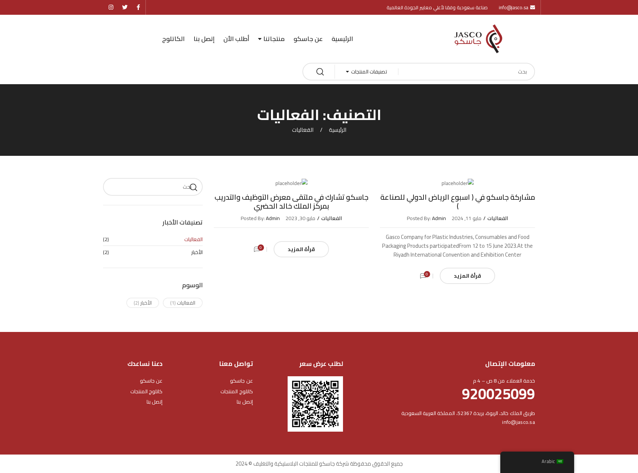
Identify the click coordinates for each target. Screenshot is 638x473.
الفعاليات (497, 218)
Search (193, 187)
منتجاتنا (274, 39)
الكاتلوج (173, 39)
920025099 (498, 394)
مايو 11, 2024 (466, 218)
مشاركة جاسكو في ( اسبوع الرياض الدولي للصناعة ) (457, 201)
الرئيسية (342, 39)
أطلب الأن (236, 39)
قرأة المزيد (467, 276)
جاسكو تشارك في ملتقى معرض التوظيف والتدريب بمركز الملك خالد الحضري (291, 201)
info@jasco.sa (518, 422)
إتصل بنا (204, 39)
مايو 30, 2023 (300, 218)
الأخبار (197, 252)
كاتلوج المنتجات (236, 391)
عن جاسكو (308, 39)
